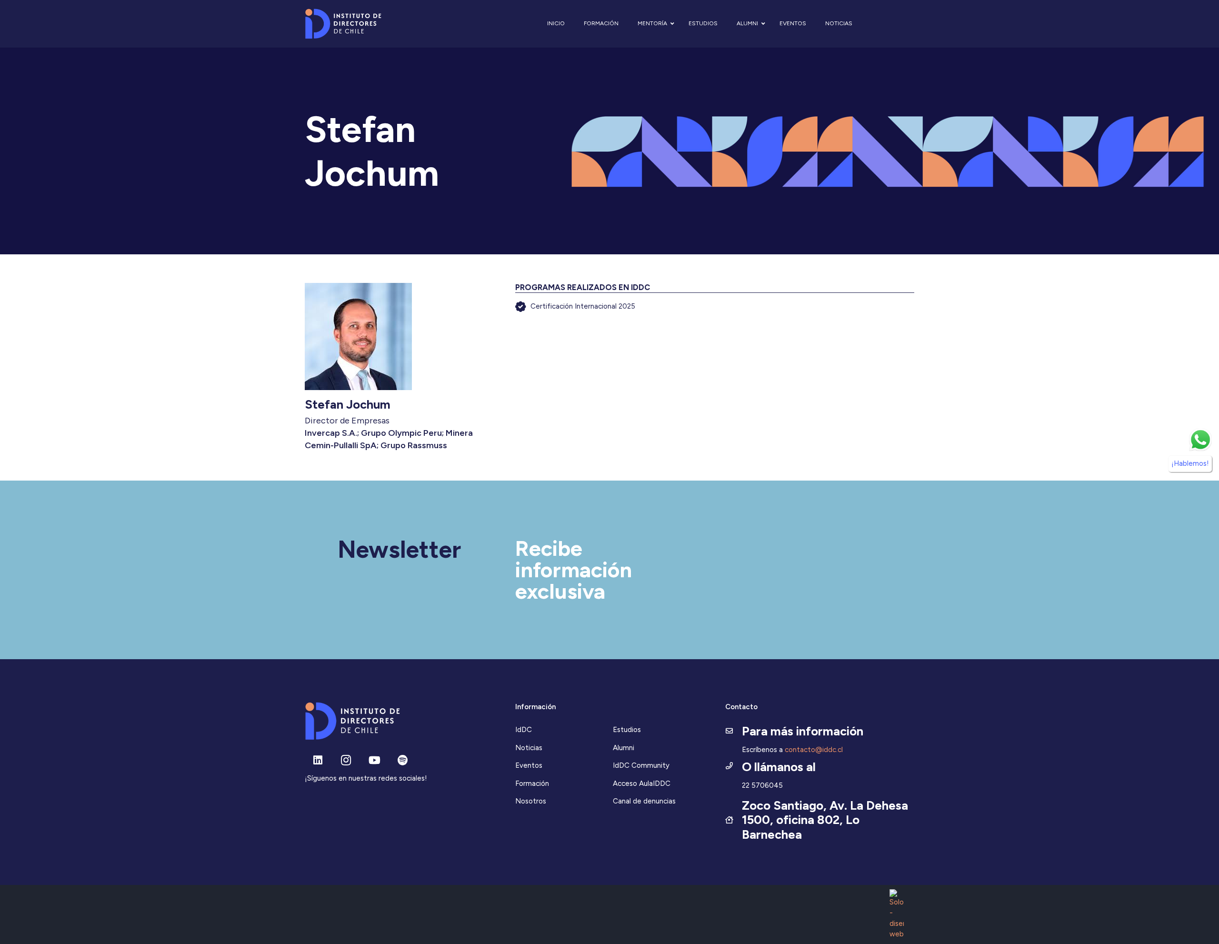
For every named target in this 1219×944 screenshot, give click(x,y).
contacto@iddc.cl (814, 749)
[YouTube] (374, 760)
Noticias (528, 747)
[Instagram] (346, 760)
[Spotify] (403, 760)
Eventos (528, 765)
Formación (532, 783)
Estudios (627, 729)
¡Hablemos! (1190, 463)
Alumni (623, 747)
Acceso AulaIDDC (641, 783)
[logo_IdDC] (343, 24)
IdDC (523, 729)
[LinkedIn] (318, 760)
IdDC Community (641, 765)
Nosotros (530, 801)
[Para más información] (733, 731)
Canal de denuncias (644, 801)
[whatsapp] (1200, 439)
